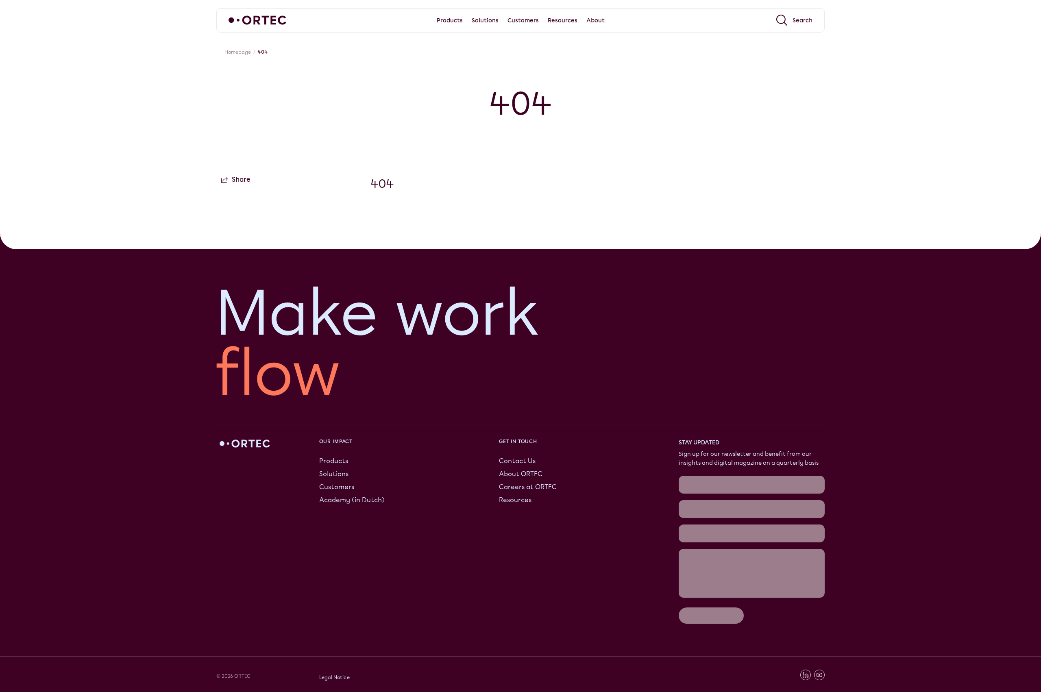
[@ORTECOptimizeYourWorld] (819, 675)
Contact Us (517, 461)
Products (333, 461)
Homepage (237, 52)
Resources (515, 500)
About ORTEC (520, 474)
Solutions (333, 474)
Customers (336, 487)
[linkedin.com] (805, 675)
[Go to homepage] (257, 20)
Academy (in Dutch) (352, 500)
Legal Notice (334, 677)
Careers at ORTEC (528, 487)
